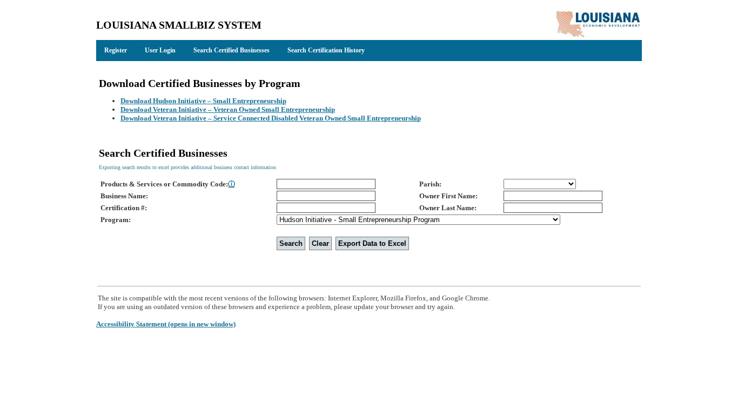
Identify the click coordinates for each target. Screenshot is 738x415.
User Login (160, 50)
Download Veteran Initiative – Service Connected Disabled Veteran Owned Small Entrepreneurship (270, 118)
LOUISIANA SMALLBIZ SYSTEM (178, 25)
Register (115, 50)
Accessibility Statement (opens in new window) (166, 324)
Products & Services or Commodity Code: (167, 184)
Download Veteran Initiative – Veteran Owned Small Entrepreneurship (227, 109)
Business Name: (124, 196)
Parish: (430, 184)
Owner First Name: (448, 196)
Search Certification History (326, 50)
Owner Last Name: (448, 208)
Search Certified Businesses (231, 50)
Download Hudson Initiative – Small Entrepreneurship (203, 101)
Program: (115, 220)
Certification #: (123, 208)
